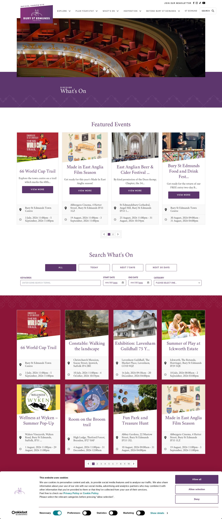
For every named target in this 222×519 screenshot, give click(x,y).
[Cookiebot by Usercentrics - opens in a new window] (19, 513)
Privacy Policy (71, 493)
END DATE (133, 278)
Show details (157, 513)
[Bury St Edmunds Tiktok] (200, 3)
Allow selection (197, 489)
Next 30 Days (161, 268)
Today (94, 268)
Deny (196, 499)
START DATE (109, 278)
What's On (109, 11)
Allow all (196, 479)
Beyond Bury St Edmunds (161, 11)
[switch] (86, 513)
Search (206, 11)
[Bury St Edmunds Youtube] (203, 3)
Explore (62, 11)
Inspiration (131, 11)
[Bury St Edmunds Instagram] (197, 3)
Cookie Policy (90, 493)
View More (37, 189)
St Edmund (191, 11)
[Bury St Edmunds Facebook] (193, 3)
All (61, 268)
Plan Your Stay (85, 11)
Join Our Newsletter (177, 3)
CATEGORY (159, 278)
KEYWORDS (25, 278)
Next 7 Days (127, 268)
